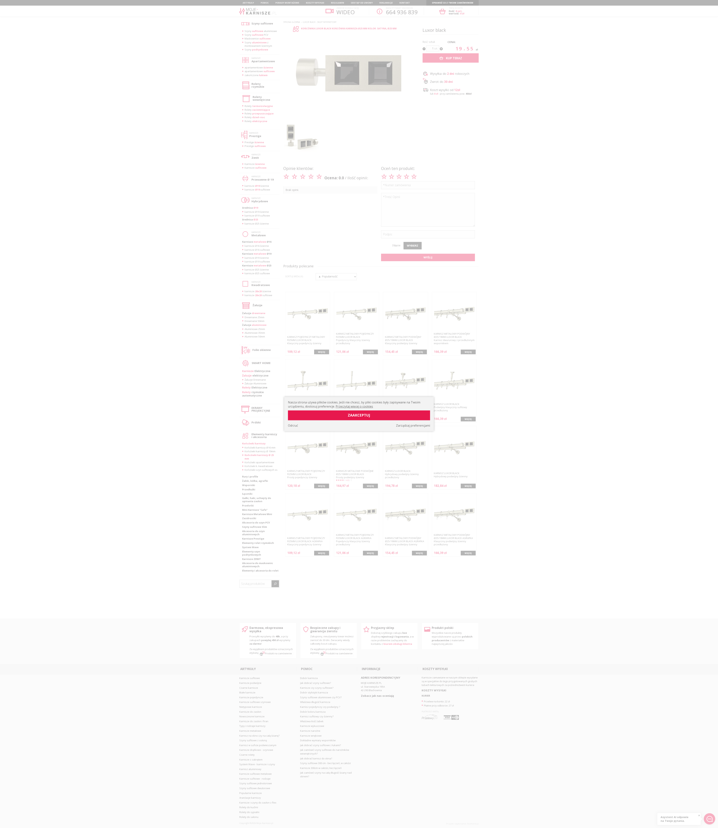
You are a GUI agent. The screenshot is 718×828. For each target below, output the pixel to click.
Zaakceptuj (359, 415)
